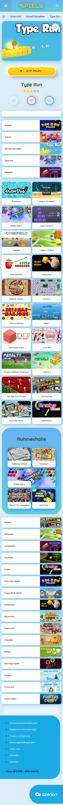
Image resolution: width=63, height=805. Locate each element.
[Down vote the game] (31, 100)
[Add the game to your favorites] (55, 27)
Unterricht (15, 16)
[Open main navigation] (6, 6)
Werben (14, 761)
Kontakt (14, 755)
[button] (57, 6)
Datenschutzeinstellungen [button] (24, 723)
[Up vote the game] (49, 100)
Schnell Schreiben (35, 16)
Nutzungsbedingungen (22, 742)
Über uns (15, 748)
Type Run (55, 16)
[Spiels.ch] (3, 16)
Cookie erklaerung (20, 735)
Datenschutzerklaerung (23, 729)
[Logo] (31, 6)
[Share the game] (13, 100)
